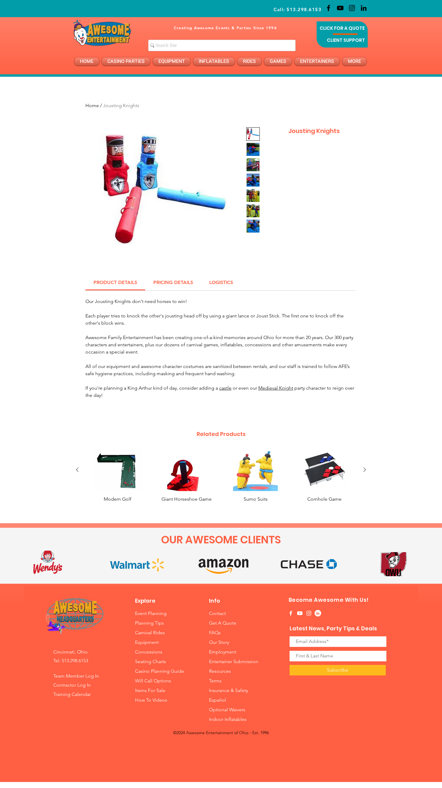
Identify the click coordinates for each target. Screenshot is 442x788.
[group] (221, 479)
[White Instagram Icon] (308, 613)
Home (92, 105)
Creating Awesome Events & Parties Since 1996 (225, 27)
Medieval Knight (275, 388)
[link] (115, 282)
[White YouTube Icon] (299, 613)
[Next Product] (364, 469)
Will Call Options (153, 681)
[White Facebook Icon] (290, 613)
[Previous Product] (77, 469)
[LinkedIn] (364, 8)
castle (225, 388)
